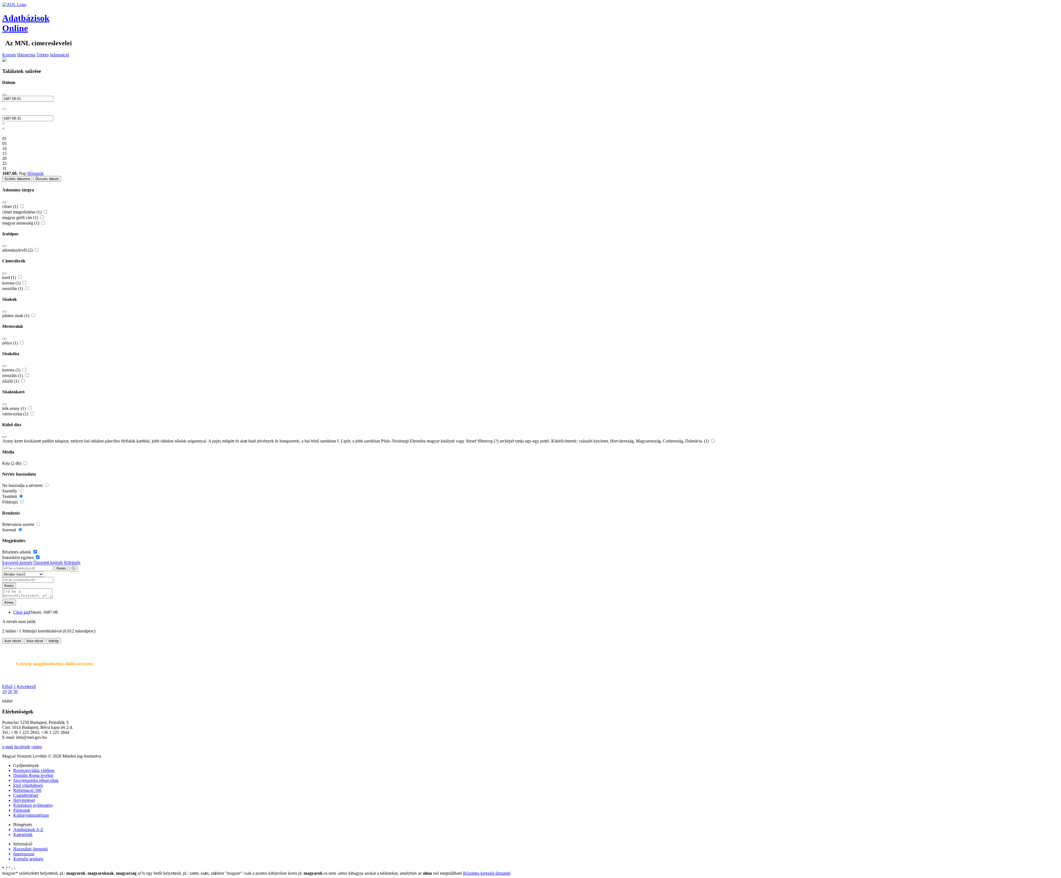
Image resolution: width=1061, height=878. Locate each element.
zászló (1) (11, 381)
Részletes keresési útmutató (487, 873)
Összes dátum (47, 179)
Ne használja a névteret (23, 485)
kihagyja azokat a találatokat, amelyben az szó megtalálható (400, 873)
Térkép (42, 54)
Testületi (10, 496)
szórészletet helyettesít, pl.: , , (69, 873)
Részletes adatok (17, 552)
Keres (61, 568)
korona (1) (12, 283)
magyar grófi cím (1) (20, 217)
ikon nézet (12, 641)
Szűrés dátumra (17, 179)
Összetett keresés (48, 562)
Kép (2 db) (12, 463)
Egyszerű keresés (17, 562)
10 (4, 691)
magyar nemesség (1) (21, 223)
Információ (59, 54)
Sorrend (9, 530)
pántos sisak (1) (16, 315)
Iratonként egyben (18, 557)
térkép (54, 641)
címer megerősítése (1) (22, 212)
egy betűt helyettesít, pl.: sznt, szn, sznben (181, 873)
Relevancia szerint (18, 524)
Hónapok (35, 173)
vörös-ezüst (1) (15, 414)
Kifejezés (72, 562)
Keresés (9, 54)
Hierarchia (26, 54)
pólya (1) (10, 343)
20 (10, 691)
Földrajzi (10, 502)
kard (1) (9, 277)
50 (15, 691)
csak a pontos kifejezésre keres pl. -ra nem (281, 873)
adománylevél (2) (18, 250)
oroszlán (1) (13, 288)
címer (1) (10, 206)
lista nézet (35, 641)
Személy (10, 491)
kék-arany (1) (14, 408)
